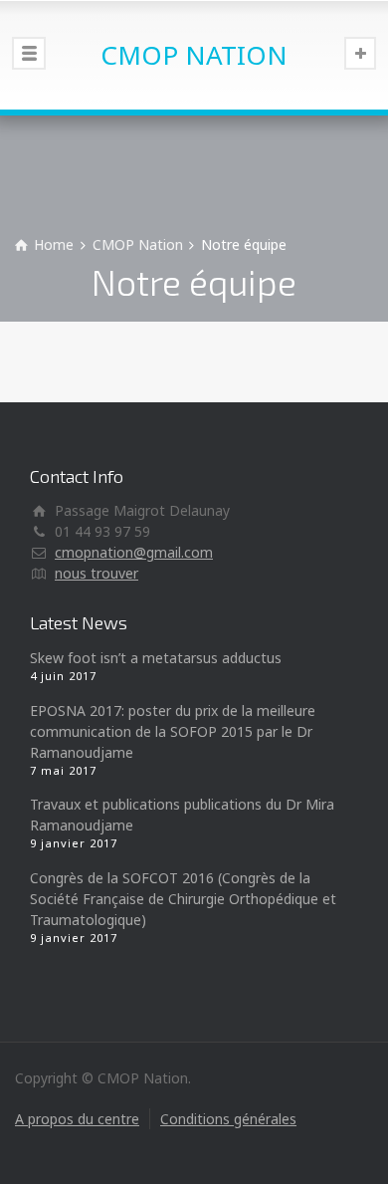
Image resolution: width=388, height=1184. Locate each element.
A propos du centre (77, 1118)
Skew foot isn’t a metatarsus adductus (156, 657)
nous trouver (96, 573)
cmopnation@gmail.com (134, 552)
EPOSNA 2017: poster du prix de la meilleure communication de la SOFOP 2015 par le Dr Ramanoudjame (172, 731)
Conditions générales (228, 1118)
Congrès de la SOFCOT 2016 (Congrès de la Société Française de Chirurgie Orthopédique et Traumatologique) (183, 898)
